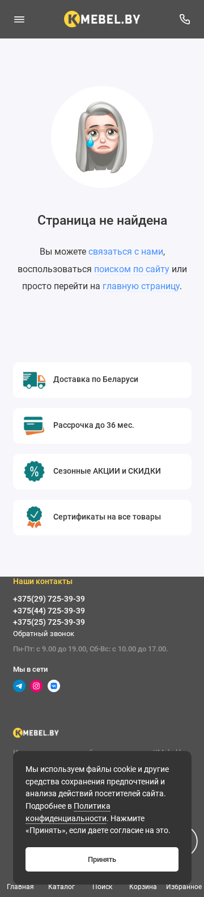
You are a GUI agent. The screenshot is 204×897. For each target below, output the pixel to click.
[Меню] (19, 19)
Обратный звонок (43, 633)
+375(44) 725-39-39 (49, 610)
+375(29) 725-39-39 (49, 598)
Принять (102, 859)
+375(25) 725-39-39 (49, 621)
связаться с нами (125, 251)
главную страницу (141, 286)
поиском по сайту (131, 269)
